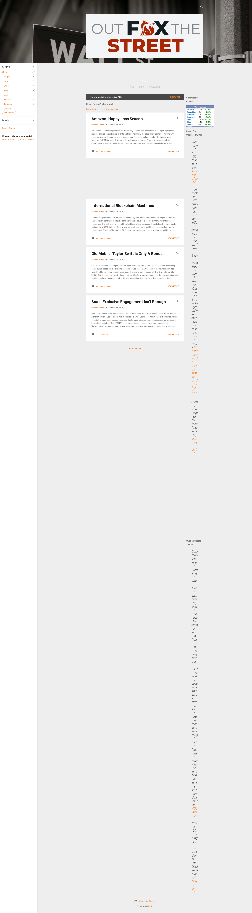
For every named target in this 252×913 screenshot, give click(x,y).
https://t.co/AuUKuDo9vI (194, 357)
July (6, 81)
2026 (4, 72)
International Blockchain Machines (122, 205)
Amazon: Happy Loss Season (117, 118)
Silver (189, 122)
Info (141, 87)
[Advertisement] (134, 67)
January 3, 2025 (195, 446)
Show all (175, 97)
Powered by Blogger (146, 901)
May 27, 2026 (195, 887)
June (6, 86)
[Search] (201, 7)
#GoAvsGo (195, 812)
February (8, 104)
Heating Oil (191, 117)
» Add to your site (209, 126)
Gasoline (190, 115)
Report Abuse (8, 128)
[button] (177, 118)
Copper (190, 125)
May (6, 90)
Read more (173, 151)
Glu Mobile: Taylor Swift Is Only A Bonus (126, 253)
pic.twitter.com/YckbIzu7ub (195, 380)
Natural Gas (191, 112)
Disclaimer (155, 87)
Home (132, 87)
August (7, 76)
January (7, 109)
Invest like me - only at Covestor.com (102, 109)
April (6, 95)
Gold (189, 120)
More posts (135, 349)
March (7, 99)
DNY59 (150, 906)
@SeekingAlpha (195, 176)
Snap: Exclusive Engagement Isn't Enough (128, 301)
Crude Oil (190, 110)
